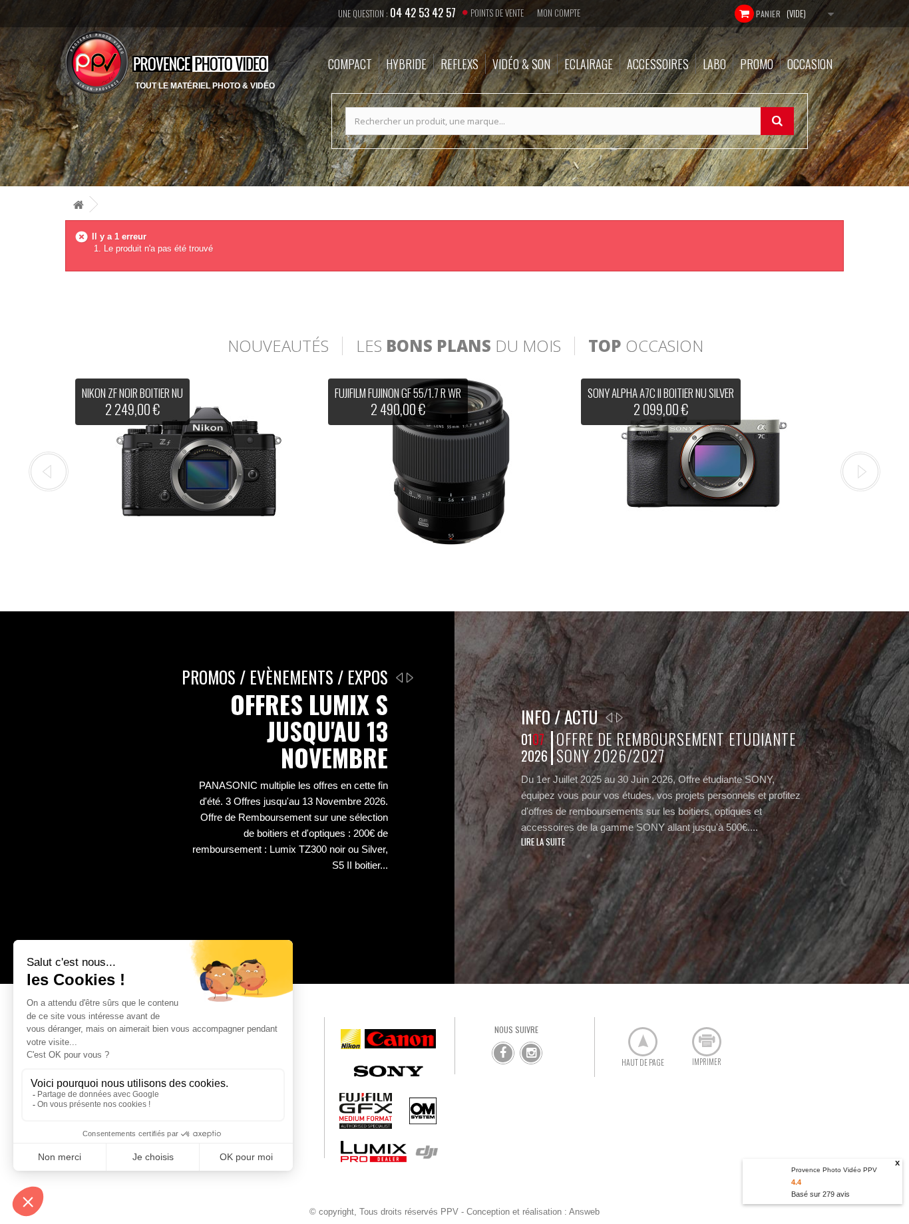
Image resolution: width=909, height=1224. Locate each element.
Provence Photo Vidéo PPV (834, 1169)
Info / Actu (559, 716)
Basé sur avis (820, 1194)
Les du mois (458, 346)
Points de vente (497, 12)
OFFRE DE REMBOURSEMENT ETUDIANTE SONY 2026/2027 (675, 747)
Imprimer (699, 1036)
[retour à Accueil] (78, 204)
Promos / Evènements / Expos (285, 677)
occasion (645, 346)
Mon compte (558, 12)
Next (860, 472)
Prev (49, 472)
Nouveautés (278, 346)
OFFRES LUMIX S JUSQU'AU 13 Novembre (309, 731)
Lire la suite (543, 841)
